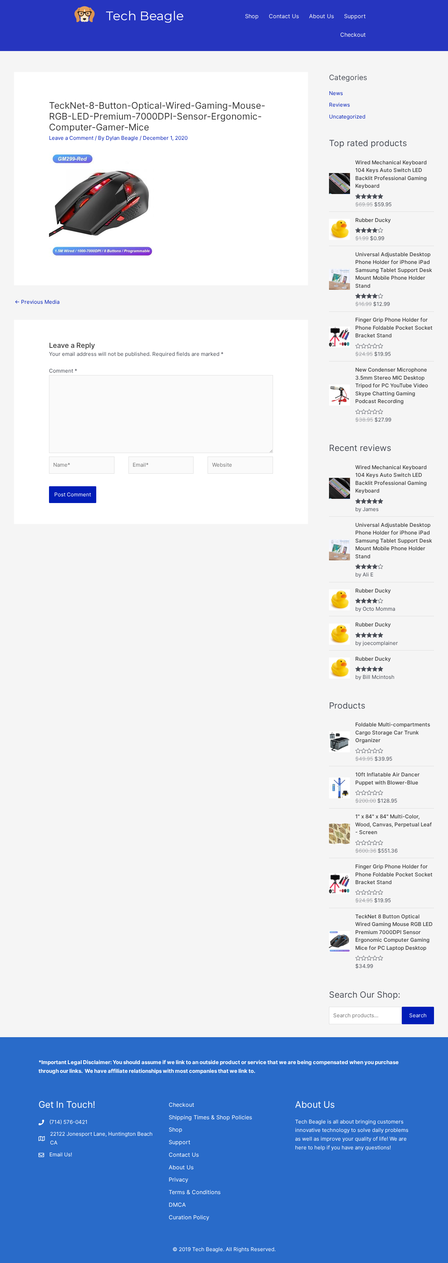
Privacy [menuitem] (178, 1179)
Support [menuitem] (355, 16)
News (336, 93)
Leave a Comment (71, 138)
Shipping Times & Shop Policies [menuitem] (210, 1117)
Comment (63, 370)
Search (418, 1015)
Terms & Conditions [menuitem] (194, 1192)
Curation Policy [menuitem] (189, 1217)
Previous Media (37, 302)
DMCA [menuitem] (177, 1204)
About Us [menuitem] (321, 16)
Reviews (339, 104)
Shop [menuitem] (252, 16)
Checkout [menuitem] (353, 34)
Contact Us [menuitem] (284, 16)
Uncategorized (347, 116)
